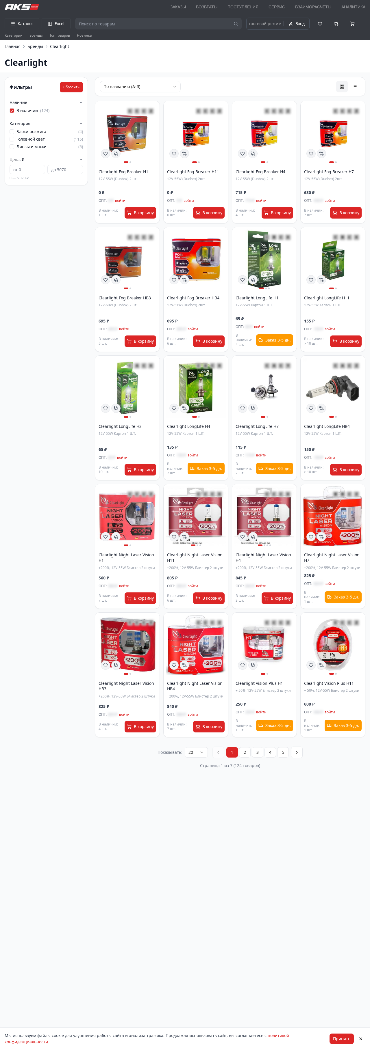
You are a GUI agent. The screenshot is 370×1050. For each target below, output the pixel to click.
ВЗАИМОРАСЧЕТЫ (313, 7)
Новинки (84, 35)
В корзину (144, 212)
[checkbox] (12, 110)
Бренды (35, 35)
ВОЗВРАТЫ (206, 7)
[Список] (354, 86)
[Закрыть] (360, 1038)
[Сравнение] (336, 23)
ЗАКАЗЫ (178, 7)
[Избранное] (320, 23)
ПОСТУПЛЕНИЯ (242, 7)
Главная (13, 46)
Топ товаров (59, 35)
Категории (14, 35)
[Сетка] (342, 86)
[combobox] (196, 752)
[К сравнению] (116, 153)
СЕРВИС (277, 7)
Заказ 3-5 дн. (278, 340)
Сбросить (71, 87)
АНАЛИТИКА (353, 7)
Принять (341, 1038)
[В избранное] (105, 153)
